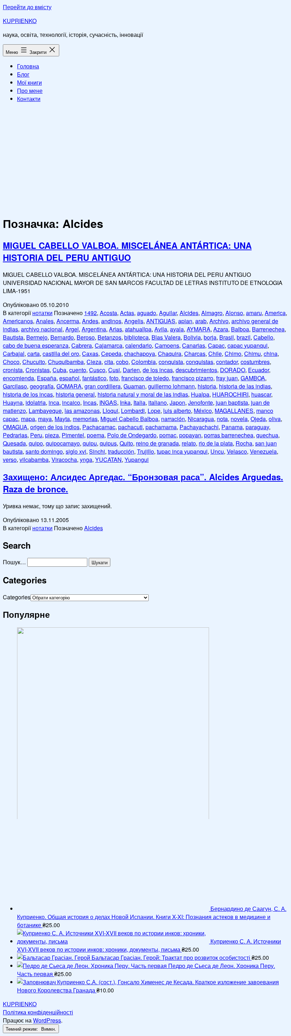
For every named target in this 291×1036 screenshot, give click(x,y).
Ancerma (67, 321)
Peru (36, 435)
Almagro (212, 313)
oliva (275, 419)
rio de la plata (216, 443)
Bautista (13, 337)
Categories (17, 597)
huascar (261, 394)
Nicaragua (201, 419)
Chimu (252, 353)
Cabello (263, 337)
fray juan (227, 378)
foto (114, 378)
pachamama (161, 427)
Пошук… (14, 562)
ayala (177, 329)
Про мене (30, 90)
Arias (115, 329)
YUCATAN (108, 459)
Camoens (167, 345)
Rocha (244, 443)
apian (185, 321)
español (69, 378)
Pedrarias (15, 435)
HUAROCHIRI (230, 394)
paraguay (257, 427)
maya (45, 419)
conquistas (199, 362)
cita (108, 362)
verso (10, 459)
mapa (28, 419)
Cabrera (81, 345)
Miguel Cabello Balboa (129, 419)
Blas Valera (166, 337)
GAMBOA (253, 378)
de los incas (158, 370)
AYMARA (198, 329)
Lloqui (110, 411)
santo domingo (44, 451)
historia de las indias (245, 386)
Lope (154, 411)
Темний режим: (22, 1028)
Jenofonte (200, 402)
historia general (75, 394)
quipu (90, 443)
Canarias (193, 345)
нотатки (42, 313)
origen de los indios (54, 427)
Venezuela (263, 451)
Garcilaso (15, 386)
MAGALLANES (234, 411)
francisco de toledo (145, 378)
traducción (121, 451)
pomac (167, 435)
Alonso (234, 313)
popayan (190, 435)
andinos (111, 321)
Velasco (237, 451)
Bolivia (192, 337)
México (203, 411)
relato (189, 443)
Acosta (108, 313)
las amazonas (82, 411)
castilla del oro (61, 353)
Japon (177, 402)
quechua (267, 435)
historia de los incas (28, 394)
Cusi (114, 370)
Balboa (240, 329)
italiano (157, 402)
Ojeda (258, 419)
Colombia (143, 362)
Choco (11, 362)
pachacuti (130, 427)
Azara (220, 329)
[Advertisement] (145, 158)
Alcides (189, 313)
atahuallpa (138, 329)
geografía (42, 386)
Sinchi (97, 451)
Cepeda (111, 353)
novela (239, 419)
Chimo (233, 353)
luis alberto (177, 411)
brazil (244, 337)
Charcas (194, 353)
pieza (52, 435)
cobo (122, 362)
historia (207, 386)
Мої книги (29, 82)
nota (222, 419)
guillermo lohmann (171, 386)
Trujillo (145, 451)
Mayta (62, 419)
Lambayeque (45, 411)
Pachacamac (98, 427)
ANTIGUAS (160, 321)
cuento (77, 370)
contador (227, 362)
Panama (232, 427)
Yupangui (137, 459)
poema (95, 435)
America (275, 313)
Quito (126, 443)
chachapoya (139, 353)
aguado (146, 313)
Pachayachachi (199, 427)
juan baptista (232, 402)
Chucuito (33, 362)
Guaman (134, 386)
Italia (139, 402)
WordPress (47, 1020)
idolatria (36, 402)
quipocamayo (63, 443)
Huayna (13, 402)
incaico (71, 402)
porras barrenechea (228, 435)
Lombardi (133, 411)
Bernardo (62, 337)
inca (54, 402)
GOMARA (69, 386)
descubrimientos (196, 370)
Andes (90, 321)
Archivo (219, 321)
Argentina (94, 329)
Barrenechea (268, 329)
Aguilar (168, 313)
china (271, 353)
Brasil (226, 337)
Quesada (14, 443)
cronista (13, 370)
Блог (23, 74)
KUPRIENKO (20, 21)
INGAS (108, 402)
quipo (36, 443)
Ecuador (258, 370)
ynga (86, 459)
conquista (171, 362)
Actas (127, 313)
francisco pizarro (192, 378)
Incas (90, 402)
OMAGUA (15, 427)
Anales (45, 321)
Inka (125, 402)
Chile (215, 353)
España (46, 378)
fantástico (94, 378)
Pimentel (73, 435)
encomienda (18, 378)
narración (173, 419)
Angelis (133, 321)
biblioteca (136, 337)
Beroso (86, 337)
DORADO (232, 370)
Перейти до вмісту (27, 7)
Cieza (94, 362)
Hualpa (200, 394)
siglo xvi (76, 451)
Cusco (97, 370)
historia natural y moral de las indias (143, 394)
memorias (85, 419)
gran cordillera (102, 386)
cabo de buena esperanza (35, 345)
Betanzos (109, 337)
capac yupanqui (247, 345)
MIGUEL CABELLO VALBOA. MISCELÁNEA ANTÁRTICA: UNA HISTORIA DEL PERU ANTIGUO (127, 251)
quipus (108, 443)
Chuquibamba (66, 362)
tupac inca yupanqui (182, 451)
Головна (28, 66)
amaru (254, 313)
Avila (160, 329)
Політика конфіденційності (38, 1012)
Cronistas (38, 370)
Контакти (28, 99)
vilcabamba (34, 459)
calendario (138, 345)
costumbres (255, 362)
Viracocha (64, 459)
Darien (131, 370)
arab (201, 321)
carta (33, 353)
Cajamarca (108, 345)
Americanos (18, 321)
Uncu (217, 451)
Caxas (90, 353)
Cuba (59, 370)
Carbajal (13, 353)
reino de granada (157, 443)
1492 (90, 313)
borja (210, 337)
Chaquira (169, 353)
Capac (216, 345)
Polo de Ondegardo (132, 435)
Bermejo (37, 337)
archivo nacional (41, 329)
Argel (72, 329)
